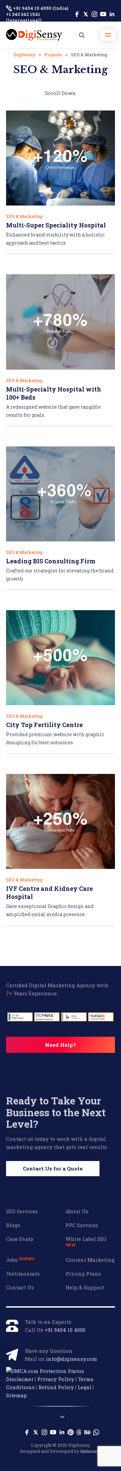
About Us (77, 1211)
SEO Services (22, 1211)
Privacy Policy (55, 1379)
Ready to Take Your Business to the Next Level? (56, 1112)
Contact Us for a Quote (53, 1168)
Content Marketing (90, 1259)
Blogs (13, 1225)
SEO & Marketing (24, 216)
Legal (84, 1387)
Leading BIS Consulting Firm (50, 561)
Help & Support (85, 1287)
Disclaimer (20, 1379)
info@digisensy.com (71, 1358)
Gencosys (90, 1451)
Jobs (20, 1259)
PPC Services (82, 1225)
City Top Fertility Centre (44, 725)
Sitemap (16, 1395)
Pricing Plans (83, 1273)
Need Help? (60, 1044)
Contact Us (20, 1287)
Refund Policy (56, 1387)
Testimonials (23, 1273)
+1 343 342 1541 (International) (23, 17)
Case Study (20, 1238)
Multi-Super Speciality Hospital (56, 225)
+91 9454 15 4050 (65, 1329)
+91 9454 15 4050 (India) (40, 8)
